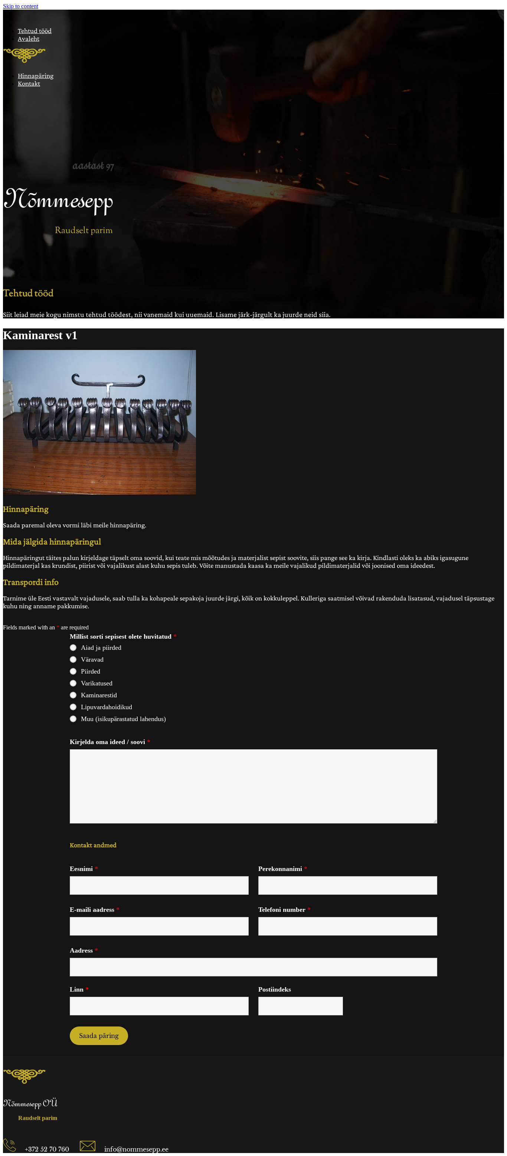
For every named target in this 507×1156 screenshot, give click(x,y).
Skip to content (20, 6)
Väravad (92, 659)
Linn (79, 989)
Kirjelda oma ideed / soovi (110, 742)
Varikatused (96, 683)
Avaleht (28, 38)
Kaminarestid (99, 695)
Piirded (90, 671)
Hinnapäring (35, 75)
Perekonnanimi (282, 868)
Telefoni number (284, 909)
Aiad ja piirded (101, 647)
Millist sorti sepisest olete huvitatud (123, 636)
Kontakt (29, 83)
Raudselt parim (84, 231)
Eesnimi (84, 868)
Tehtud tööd (35, 31)
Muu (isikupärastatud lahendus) (123, 719)
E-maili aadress (95, 909)
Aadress (84, 950)
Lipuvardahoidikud (106, 707)
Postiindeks (274, 989)
